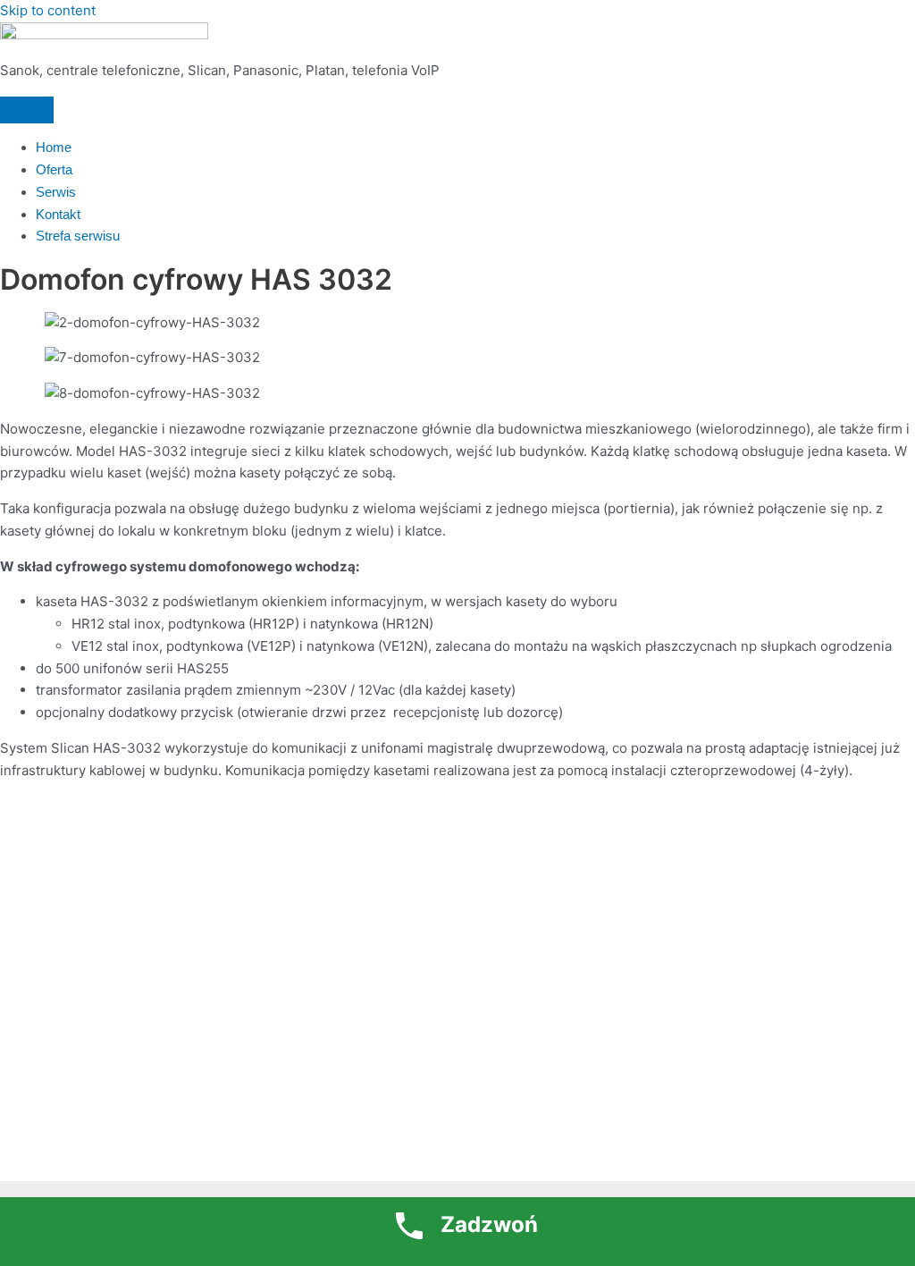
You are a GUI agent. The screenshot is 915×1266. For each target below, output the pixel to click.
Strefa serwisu (78, 235)
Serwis (56, 191)
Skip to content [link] (48, 10)
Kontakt (58, 214)
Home (53, 147)
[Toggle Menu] (27, 110)
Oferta (54, 169)
